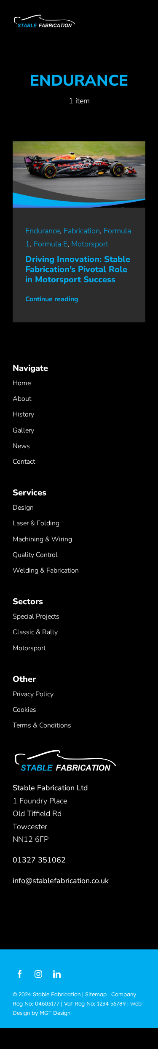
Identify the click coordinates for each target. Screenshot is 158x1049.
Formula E (50, 244)
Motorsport (89, 244)
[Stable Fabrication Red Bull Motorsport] (79, 145)
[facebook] (20, 974)
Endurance (42, 231)
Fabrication (82, 231)
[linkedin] (57, 974)
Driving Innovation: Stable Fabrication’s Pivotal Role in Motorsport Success (77, 269)
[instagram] (38, 974)
